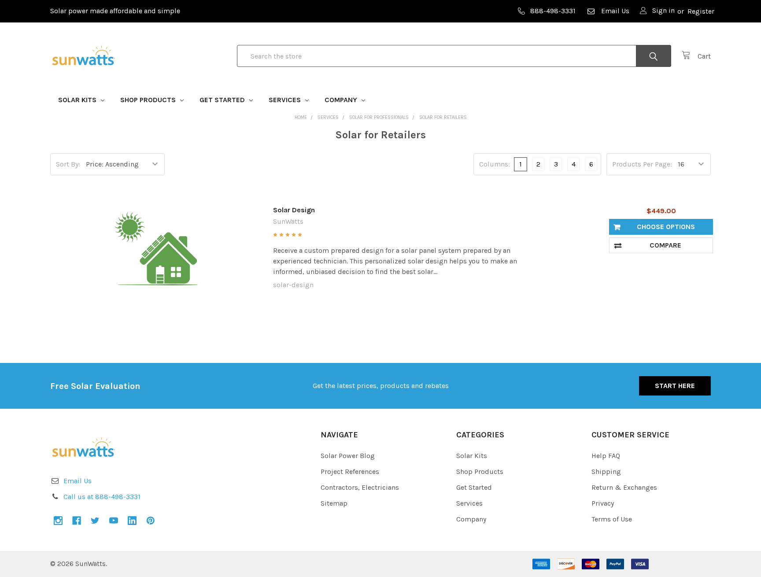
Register (700, 11)
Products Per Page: (642, 164)
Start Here (675, 385)
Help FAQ (605, 455)
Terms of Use (611, 519)
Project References (350, 471)
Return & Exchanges (624, 487)
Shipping (606, 471)
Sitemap (334, 503)
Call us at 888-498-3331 (101, 496)
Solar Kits (78, 100)
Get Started (223, 100)
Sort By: (68, 164)
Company (342, 100)
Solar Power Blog (348, 455)
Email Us (615, 11)
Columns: (494, 164)
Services (286, 100)
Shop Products (148, 100)
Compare (665, 245)
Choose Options (666, 226)
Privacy (602, 503)
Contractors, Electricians (360, 487)
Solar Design (294, 210)
